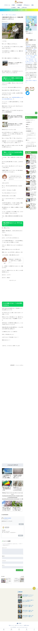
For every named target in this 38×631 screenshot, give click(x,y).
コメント (4, 547)
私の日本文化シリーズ (31, 138)
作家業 (28, 124)
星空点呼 (28, 46)
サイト (3, 565)
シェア (19, 630)
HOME (19, 623)
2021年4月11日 (6, 519)
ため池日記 (14, 7)
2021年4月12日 (7, 528)
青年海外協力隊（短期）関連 (31, 147)
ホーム (4, 630)
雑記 (19, 7)
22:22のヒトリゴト (30, 120)
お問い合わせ (24, 7)
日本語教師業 (29, 131)
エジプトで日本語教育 (31, 133)
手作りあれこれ (29, 128)
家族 (27, 126)
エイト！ (30, 31)
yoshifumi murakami (7, 518)
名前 (3, 556)
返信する (21, 524)
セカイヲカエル (29, 55)
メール (4, 560)
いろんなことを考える (19, 365)
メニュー (11, 630)
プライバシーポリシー (19, 625)
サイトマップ (12, 625)
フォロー (27, 630)
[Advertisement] (12, 290)
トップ (34, 630)
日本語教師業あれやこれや (31, 136)
